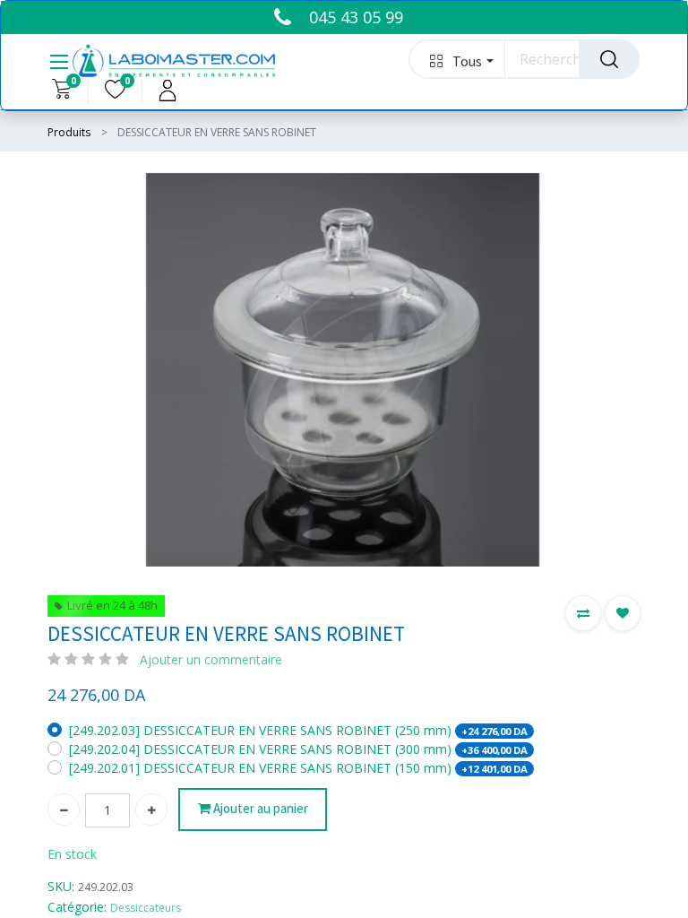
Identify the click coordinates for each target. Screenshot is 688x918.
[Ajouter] (151, 809)
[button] (457, 59)
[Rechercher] (609, 59)
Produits (68, 132)
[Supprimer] (63, 809)
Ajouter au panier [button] (259, 808)
